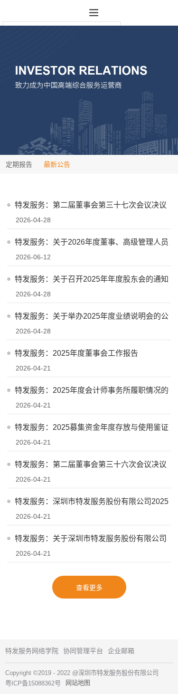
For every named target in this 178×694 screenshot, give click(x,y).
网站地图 (78, 682)
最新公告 (57, 164)
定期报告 (19, 164)
